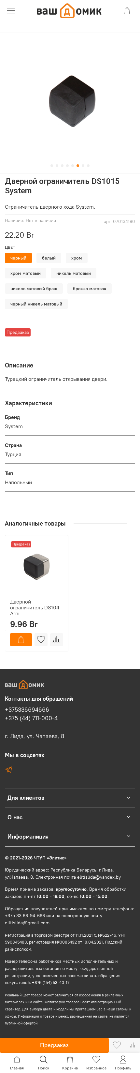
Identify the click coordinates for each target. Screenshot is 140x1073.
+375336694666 (27, 709)
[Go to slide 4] (67, 165)
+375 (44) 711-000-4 (31, 718)
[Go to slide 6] (78, 165)
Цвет (10, 247)
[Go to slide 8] (88, 165)
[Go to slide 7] (83, 165)
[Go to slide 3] (62, 165)
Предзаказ (54, 1045)
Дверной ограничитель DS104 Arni (34, 607)
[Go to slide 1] (51, 165)
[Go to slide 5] (72, 165)
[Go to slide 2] (57, 165)
